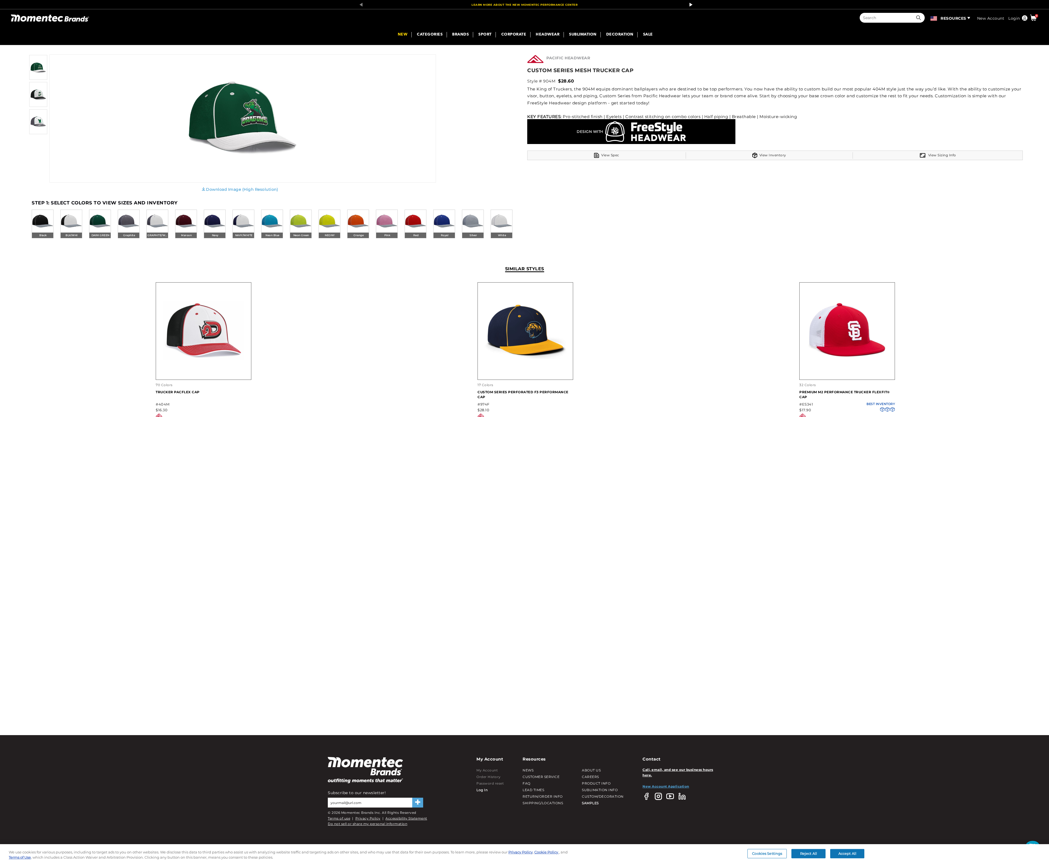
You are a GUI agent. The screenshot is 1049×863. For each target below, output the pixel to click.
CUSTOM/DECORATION (603, 796)
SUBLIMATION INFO (600, 790)
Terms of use (339, 818)
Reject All (808, 853)
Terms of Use (20, 857)
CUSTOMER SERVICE (541, 777)
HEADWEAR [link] (547, 35)
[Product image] (38, 79)
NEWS (528, 770)
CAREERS (590, 777)
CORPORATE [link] (513, 35)
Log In (482, 790)
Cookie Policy (546, 852)
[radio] (42, 224)
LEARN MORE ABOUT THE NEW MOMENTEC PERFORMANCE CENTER (524, 5)
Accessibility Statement (406, 818)
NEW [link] (403, 35)
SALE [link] (648, 35)
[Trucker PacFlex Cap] (203, 374)
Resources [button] (953, 18)
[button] (920, 18)
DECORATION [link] (619, 35)
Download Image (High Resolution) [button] (242, 189)
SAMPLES (590, 803)
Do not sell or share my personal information (367, 824)
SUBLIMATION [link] (583, 35)
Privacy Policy (368, 818)
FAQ (527, 783)
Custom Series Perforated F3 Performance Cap (523, 394)
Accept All (847, 853)
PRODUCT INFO (596, 783)
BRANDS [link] (460, 35)
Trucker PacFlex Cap (178, 392)
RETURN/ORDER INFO (543, 796)
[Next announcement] (689, 4)
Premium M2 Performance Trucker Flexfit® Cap (844, 394)
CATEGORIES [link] (430, 35)
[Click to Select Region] (934, 17)
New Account (990, 18)
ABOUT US (591, 770)
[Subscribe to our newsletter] (417, 803)
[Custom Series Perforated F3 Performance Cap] (525, 374)
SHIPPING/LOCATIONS (543, 803)
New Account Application (666, 786)
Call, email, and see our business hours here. (678, 772)
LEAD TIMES (533, 790)
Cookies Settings (767, 853)
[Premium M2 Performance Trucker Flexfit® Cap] (847, 374)
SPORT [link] (485, 35)
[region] (524, 853)
